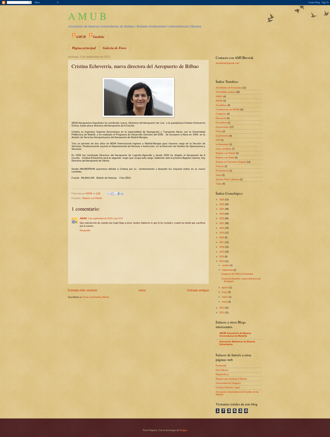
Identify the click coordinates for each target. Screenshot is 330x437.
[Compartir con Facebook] (119, 193)
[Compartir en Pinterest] (122, 193)
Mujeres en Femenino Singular (231, 162)
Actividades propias (225, 92)
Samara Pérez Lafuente (227, 179)
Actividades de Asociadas (228, 87)
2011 (222, 312)
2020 (222, 228)
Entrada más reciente (82, 290)
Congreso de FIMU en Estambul (237, 274)
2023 (222, 213)
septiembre (228, 270)
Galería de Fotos (114, 47)
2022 (222, 218)
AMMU (219, 96)
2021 (222, 223)
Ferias (219, 131)
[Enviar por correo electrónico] (109, 193)
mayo (225, 292)
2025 (222, 204)
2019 (222, 232)
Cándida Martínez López (228, 387)
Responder (85, 230)
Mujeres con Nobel (225, 157)
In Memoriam (222, 144)
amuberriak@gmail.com (227, 63)
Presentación (222, 170)
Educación (221, 118)
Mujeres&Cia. (222, 374)
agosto (225, 287)
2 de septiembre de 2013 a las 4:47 (105, 218)
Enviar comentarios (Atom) (95, 297)
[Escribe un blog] (112, 193)
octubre (226, 265)
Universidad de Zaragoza (228, 383)
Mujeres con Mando (92, 198)
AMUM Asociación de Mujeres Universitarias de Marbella (235, 334)
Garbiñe (98, 36)
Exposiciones (222, 127)
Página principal (84, 47)
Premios (220, 166)
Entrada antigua (198, 290)
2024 (222, 209)
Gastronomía (222, 136)
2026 (222, 199)
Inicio (142, 290)
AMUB (81, 36)
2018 (222, 237)
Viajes (219, 183)
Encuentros (221, 122)
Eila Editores (222, 370)
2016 (222, 247)
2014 (222, 256)
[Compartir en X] (115, 193)
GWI (218, 140)
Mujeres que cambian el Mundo (231, 379)
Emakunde (221, 365)
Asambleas (221, 105)
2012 (222, 307)
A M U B (87, 16)
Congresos (221, 114)
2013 (222, 261)
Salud (218, 175)
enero (225, 301)
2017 (222, 242)
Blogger (183, 430)
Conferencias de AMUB (227, 109)
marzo (225, 297)
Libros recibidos (223, 149)
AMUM (83, 218)
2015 (222, 251)
